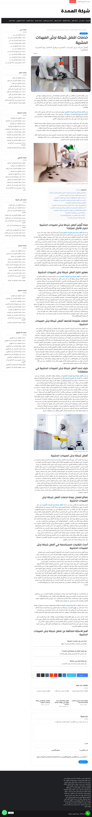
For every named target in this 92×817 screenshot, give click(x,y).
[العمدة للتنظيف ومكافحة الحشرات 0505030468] (75, 10)
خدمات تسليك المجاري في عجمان (16, 262)
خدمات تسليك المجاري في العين (16, 97)
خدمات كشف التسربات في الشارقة (16, 137)
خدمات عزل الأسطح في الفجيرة (16, 309)
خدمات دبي (82, 20)
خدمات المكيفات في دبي (18, 48)
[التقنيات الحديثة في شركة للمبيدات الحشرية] (42, 694)
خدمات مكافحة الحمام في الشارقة (16, 140)
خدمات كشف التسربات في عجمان (16, 273)
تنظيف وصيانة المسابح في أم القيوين (15, 364)
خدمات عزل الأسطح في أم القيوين (16, 357)
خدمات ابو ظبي (58, 20)
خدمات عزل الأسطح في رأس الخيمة (15, 230)
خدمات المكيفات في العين (18, 83)
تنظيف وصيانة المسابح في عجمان (16, 280)
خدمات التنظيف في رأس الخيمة (17, 205)
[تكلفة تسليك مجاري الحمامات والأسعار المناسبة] (80, 694)
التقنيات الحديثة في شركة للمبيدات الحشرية (43, 702)
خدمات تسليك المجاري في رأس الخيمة (15, 218)
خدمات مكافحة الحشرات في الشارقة (15, 121)
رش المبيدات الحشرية (66, 605)
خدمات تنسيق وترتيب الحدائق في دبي (15, 62)
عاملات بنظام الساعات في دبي (17, 43)
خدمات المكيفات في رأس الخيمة (16, 207)
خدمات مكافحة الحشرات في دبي (16, 37)
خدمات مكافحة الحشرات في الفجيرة (15, 298)
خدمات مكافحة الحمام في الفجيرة (16, 306)
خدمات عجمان (38, 20)
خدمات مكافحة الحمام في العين (17, 94)
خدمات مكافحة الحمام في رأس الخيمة (15, 215)
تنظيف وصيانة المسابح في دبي (17, 57)
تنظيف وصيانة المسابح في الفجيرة (16, 322)
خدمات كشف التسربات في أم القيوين (15, 349)
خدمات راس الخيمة (48, 20)
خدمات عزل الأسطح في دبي (17, 46)
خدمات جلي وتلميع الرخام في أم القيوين (14, 354)
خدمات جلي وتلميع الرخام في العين (16, 91)
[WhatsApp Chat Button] (4, 812)
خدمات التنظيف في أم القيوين (17, 337)
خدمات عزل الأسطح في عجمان (17, 270)
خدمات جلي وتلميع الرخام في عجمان (15, 264)
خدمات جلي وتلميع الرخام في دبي (16, 51)
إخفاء (78, 189)
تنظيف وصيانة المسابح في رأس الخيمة (15, 235)
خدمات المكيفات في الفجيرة (17, 301)
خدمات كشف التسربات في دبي (17, 40)
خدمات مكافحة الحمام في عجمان (16, 267)
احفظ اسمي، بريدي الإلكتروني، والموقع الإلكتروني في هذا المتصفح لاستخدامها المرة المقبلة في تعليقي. (61, 756)
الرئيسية (88, 20)
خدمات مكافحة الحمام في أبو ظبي (16, 179)
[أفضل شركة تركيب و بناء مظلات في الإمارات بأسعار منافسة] (61, 694)
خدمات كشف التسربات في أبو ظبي (16, 185)
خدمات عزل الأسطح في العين (17, 86)
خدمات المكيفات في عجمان (18, 256)
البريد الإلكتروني (83, 750)
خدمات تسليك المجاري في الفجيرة (16, 312)
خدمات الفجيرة (30, 20)
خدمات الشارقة (66, 20)
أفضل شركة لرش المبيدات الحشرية (75, 112)
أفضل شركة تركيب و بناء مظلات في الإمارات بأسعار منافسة (62, 702)
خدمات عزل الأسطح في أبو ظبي (16, 174)
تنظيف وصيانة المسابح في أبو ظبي (16, 163)
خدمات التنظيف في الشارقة (18, 118)
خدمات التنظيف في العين (18, 78)
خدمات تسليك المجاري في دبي (17, 59)
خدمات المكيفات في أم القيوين (17, 343)
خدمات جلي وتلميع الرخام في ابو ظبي (15, 176)
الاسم (86, 743)
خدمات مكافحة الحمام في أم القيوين (15, 367)
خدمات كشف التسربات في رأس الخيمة (15, 232)
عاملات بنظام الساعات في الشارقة (16, 132)
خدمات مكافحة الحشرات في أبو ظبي (15, 168)
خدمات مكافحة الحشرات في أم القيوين (15, 340)
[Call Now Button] (87, 813)
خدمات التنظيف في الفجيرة (18, 295)
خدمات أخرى (12, 20)
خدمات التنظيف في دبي (19, 35)
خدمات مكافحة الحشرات (75, 29)
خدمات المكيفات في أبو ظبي (17, 171)
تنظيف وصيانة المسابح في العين (17, 102)
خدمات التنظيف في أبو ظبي (18, 165)
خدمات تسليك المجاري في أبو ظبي (16, 182)
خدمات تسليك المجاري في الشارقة (16, 134)
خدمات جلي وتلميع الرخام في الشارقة (15, 129)
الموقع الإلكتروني (55, 750)
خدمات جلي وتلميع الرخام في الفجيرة (15, 304)
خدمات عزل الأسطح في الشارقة (16, 126)
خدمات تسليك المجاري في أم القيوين (15, 351)
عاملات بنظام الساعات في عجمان (16, 259)
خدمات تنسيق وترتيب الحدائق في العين (15, 100)
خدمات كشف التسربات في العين (16, 89)
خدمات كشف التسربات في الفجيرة (16, 315)
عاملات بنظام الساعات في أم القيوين (15, 346)
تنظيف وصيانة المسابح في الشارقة (16, 147)
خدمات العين (75, 20)
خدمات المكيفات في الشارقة (17, 123)
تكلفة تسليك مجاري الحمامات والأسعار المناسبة (80, 702)
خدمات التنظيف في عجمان (18, 251)
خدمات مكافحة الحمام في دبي (17, 54)
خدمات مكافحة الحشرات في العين (16, 80)
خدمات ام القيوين (20, 20)
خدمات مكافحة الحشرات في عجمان (15, 253)
